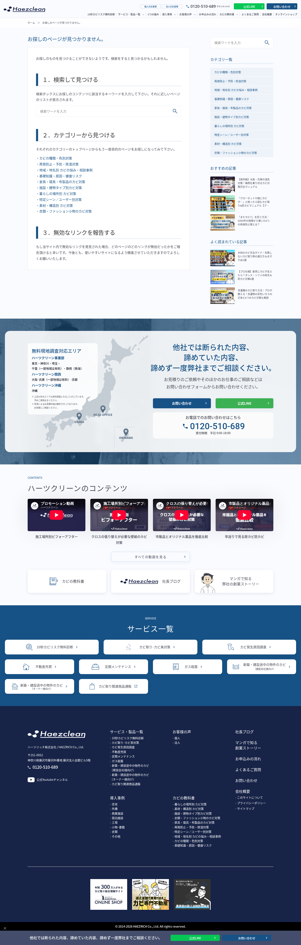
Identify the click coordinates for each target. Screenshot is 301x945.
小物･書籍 (118, 827)
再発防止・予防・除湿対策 (59, 164)
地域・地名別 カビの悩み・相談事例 (66, 169)
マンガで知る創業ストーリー (248, 745)
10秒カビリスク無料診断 (101, 14)
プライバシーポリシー (251, 803)
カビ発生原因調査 (253, 646)
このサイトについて (250, 797)
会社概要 (267, 14)
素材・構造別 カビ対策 (56, 205)
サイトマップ (245, 808)
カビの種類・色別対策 (55, 158)
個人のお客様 (150, 6)
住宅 (115, 804)
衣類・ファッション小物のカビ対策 (65, 211)
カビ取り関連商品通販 (115, 686)
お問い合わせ (282, 7)
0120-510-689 (203, 6)
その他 (116, 836)
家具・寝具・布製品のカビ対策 (62, 181)
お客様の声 (185, 14)
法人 (177, 742)
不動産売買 (43, 666)
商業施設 (117, 813)
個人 (177, 738)
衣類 (115, 832)
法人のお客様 (172, 6)
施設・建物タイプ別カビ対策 (60, 187)
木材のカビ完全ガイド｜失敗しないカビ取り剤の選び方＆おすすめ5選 (255, 256)
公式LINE (249, 7)
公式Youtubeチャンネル (52, 780)
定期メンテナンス (118, 666)
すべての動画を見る (150, 556)
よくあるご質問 (250, 14)
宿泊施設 (117, 818)
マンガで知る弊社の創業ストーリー (240, 581)
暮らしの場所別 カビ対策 (57, 193)
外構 (115, 809)
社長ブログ (171, 581)
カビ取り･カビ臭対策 (154, 646)
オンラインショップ (286, 14)
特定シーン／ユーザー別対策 (60, 199)
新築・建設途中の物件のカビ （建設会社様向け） (129, 767)
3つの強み (153, 14)
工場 (115, 822)
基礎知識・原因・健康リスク (60, 175)
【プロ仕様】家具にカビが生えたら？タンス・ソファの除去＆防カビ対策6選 (255, 275)
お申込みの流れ (207, 14)
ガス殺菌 (191, 666)
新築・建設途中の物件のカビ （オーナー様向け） (129, 777)
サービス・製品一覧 (129, 14)
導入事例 (167, 14)
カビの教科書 (227, 14)
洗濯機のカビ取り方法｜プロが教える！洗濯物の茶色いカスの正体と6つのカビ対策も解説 (255, 294)
